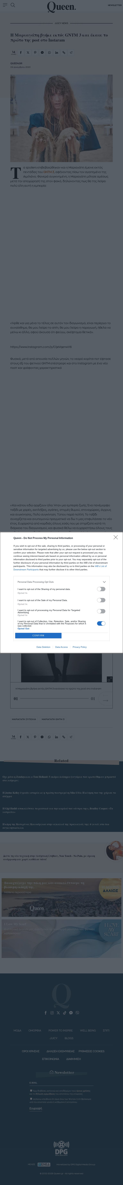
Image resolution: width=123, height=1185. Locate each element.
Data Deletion (43, 647)
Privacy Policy (80, 647)
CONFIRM (38, 635)
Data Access (61, 647)
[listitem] (61, 582)
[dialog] (61, 592)
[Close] (117, 538)
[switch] (101, 589)
